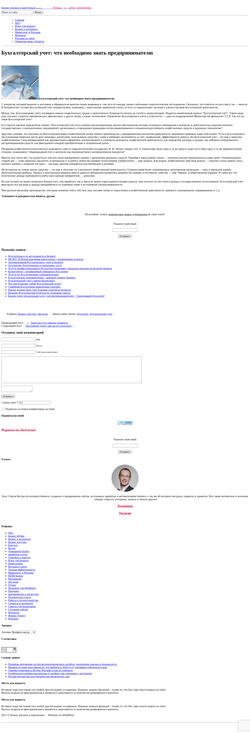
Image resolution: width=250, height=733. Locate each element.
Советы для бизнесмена (22, 606)
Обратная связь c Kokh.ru (29, 41)
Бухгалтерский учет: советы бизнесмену (31, 280)
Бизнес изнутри (27, 314)
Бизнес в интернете (26, 29)
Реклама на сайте (25, 38)
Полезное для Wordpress (22, 588)
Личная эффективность (21, 569)
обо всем (42, 314)
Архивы (6, 632)
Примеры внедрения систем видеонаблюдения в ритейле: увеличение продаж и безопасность (62, 664)
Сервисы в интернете (20, 603)
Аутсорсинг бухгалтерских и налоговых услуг (35, 265)
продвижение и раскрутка (23, 594)
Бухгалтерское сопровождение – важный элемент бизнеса (42, 277)
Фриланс (13, 618)
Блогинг (13, 545)
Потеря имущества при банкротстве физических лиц (39, 676)
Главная (19, 20)
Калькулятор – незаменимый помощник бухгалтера (38, 271)
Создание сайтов (18, 609)
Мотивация (14, 578)
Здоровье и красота (19, 557)
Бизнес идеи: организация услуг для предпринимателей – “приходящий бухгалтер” (56, 295)
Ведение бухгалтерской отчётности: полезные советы (39, 292)
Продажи (13, 591)
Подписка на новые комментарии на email (29, 409)
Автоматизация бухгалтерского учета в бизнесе (35, 262)
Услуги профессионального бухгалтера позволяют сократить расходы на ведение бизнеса (60, 268)
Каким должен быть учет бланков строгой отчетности (39, 289)
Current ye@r (9, 402)
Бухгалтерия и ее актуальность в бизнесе (32, 256)
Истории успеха (17, 566)
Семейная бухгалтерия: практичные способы (34, 286)
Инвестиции (15, 563)
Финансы (20, 35)
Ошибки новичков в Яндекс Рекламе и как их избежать (40, 670)
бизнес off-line (16, 536)
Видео (11, 548)
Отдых (12, 585)
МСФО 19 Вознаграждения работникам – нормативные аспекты (45, 259)
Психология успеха (19, 597)
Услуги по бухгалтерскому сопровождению (33, 274)
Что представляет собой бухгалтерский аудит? (35, 283)
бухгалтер (82, 314)
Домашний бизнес (18, 551)
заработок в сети (17, 554)
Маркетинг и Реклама (27, 32)
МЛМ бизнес (15, 575)
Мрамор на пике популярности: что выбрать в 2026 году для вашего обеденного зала (57, 667)
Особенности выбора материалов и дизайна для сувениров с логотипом (50, 673)
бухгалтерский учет (101, 314)
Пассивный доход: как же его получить (48, 325)
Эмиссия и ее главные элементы (49, 322)
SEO (17, 23)
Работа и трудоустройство (23, 600)
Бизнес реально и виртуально (46, 7)
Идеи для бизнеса (25, 26)
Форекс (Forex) (17, 615)
